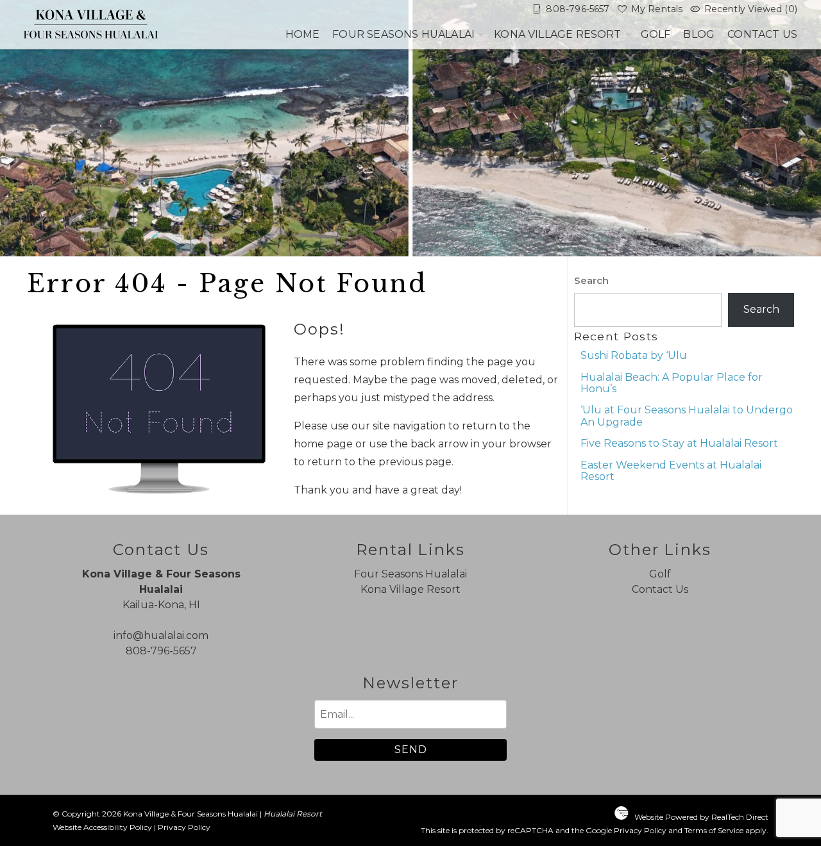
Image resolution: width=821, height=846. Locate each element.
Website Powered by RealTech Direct (701, 817)
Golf (656, 34)
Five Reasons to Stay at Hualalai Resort (679, 443)
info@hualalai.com (161, 635)
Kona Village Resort (558, 34)
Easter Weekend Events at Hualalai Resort (670, 471)
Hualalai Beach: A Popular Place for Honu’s (671, 383)
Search (591, 280)
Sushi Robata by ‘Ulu (633, 355)
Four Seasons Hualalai (403, 34)
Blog (699, 34)
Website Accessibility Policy (102, 827)
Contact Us (762, 34)
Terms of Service (713, 830)
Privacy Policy (184, 827)
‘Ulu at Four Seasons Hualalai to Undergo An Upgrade (686, 415)
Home (302, 34)
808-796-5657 (161, 651)
